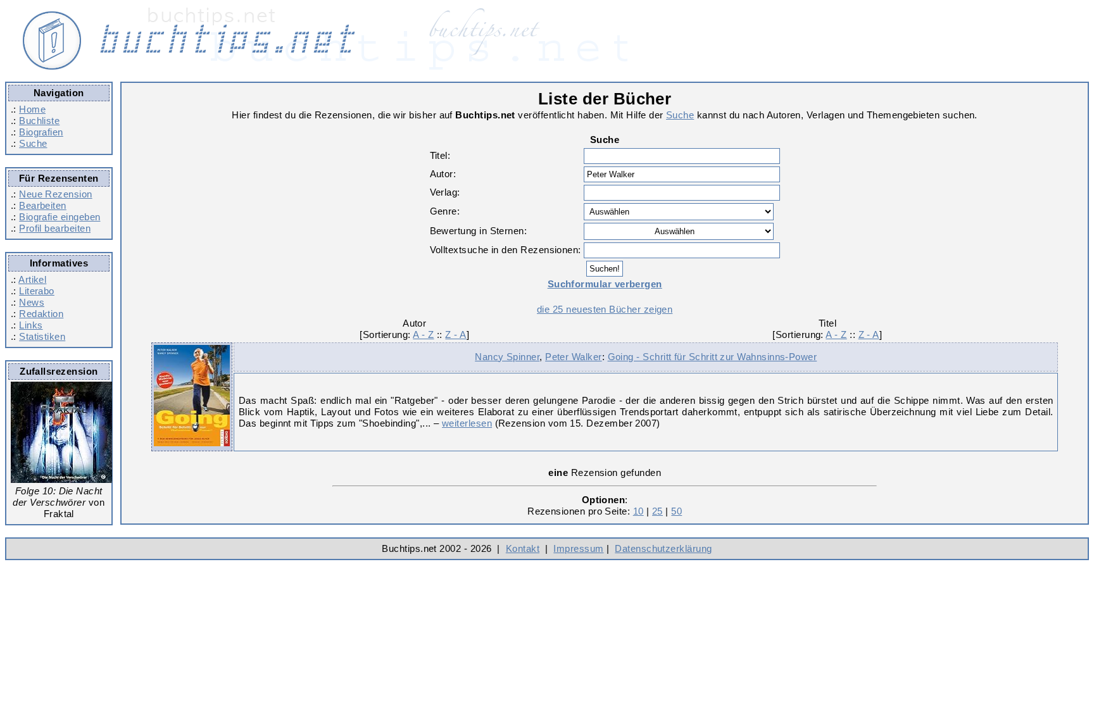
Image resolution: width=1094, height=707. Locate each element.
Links (30, 325)
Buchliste (39, 120)
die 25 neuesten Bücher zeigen (604, 309)
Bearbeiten (42, 205)
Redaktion (41, 313)
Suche (33, 143)
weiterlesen (467, 423)
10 (638, 511)
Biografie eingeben (59, 216)
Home (32, 109)
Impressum (578, 548)
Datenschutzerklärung (663, 548)
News (31, 302)
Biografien (41, 132)
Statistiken (42, 336)
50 (676, 511)
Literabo (36, 290)
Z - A (455, 334)
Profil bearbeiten (55, 228)
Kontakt (522, 548)
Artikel (32, 279)
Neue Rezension (55, 194)
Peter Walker (573, 356)
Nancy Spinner (507, 356)
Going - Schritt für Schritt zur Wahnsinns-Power (712, 356)
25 (657, 511)
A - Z (423, 334)
